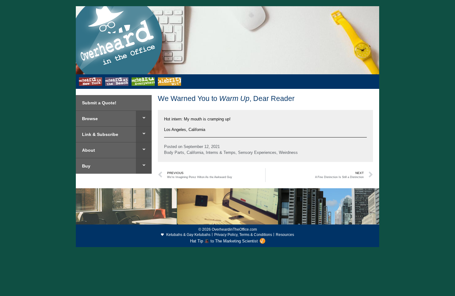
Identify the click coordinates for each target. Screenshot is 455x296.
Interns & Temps (221, 152)
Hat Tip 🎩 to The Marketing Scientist (224, 241)
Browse (90, 118)
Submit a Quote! (99, 102)
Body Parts (174, 152)
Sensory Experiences (257, 152)
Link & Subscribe (100, 134)
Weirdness (288, 152)
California (195, 152)
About (88, 150)
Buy (86, 165)
